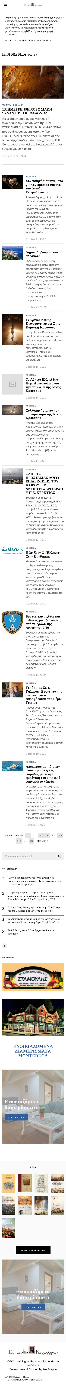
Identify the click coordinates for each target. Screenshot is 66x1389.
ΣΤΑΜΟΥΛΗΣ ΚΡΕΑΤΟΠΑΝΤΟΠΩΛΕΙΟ (25, 1380)
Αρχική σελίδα (12, 1377)
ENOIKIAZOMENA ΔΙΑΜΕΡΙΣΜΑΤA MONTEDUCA (33, 1051)
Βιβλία (26, 1377)
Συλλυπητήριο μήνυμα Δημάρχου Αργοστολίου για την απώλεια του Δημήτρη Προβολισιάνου (34, 920)
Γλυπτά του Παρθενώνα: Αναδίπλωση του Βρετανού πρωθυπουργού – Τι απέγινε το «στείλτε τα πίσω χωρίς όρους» (36, 881)
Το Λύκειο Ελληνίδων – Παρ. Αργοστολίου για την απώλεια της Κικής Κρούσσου (43, 385)
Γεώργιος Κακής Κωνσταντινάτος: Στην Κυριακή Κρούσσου (43, 323)
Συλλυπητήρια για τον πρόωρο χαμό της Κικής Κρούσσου (44, 414)
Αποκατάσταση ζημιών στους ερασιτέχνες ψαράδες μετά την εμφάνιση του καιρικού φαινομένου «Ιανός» (43, 774)
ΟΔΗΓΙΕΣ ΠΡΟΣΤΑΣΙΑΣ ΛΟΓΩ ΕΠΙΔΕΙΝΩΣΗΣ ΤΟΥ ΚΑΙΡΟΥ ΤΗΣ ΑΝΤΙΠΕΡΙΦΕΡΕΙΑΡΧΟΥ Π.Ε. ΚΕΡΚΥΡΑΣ (44, 483)
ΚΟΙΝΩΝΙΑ (18, 105)
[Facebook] (4, 946)
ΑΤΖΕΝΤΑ (6, 105)
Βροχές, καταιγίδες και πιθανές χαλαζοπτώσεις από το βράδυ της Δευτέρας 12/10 (43, 622)
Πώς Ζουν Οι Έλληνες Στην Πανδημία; (42, 554)
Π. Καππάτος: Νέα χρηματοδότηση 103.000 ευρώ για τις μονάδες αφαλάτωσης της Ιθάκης (35, 909)
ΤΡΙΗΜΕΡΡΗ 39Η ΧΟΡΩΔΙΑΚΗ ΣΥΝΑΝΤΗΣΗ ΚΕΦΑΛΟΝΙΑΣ (27, 111)
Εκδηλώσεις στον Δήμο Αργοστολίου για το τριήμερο (32, 932)
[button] (60, 856)
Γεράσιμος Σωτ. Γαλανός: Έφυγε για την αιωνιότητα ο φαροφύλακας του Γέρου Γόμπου (44, 695)
